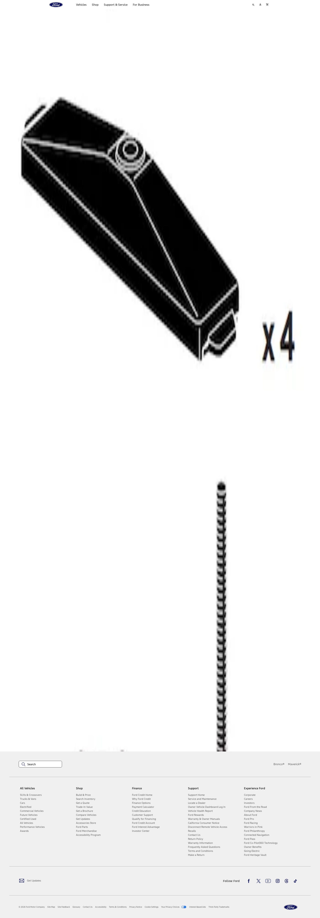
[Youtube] (268, 881)
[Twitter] (258, 881)
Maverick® (294, 764)
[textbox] (40, 764)
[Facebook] (250, 881)
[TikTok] (295, 881)
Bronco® (279, 764)
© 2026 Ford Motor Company (32, 907)
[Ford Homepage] (290, 907)
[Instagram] (278, 881)
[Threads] (286, 881)
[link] (51, 907)
